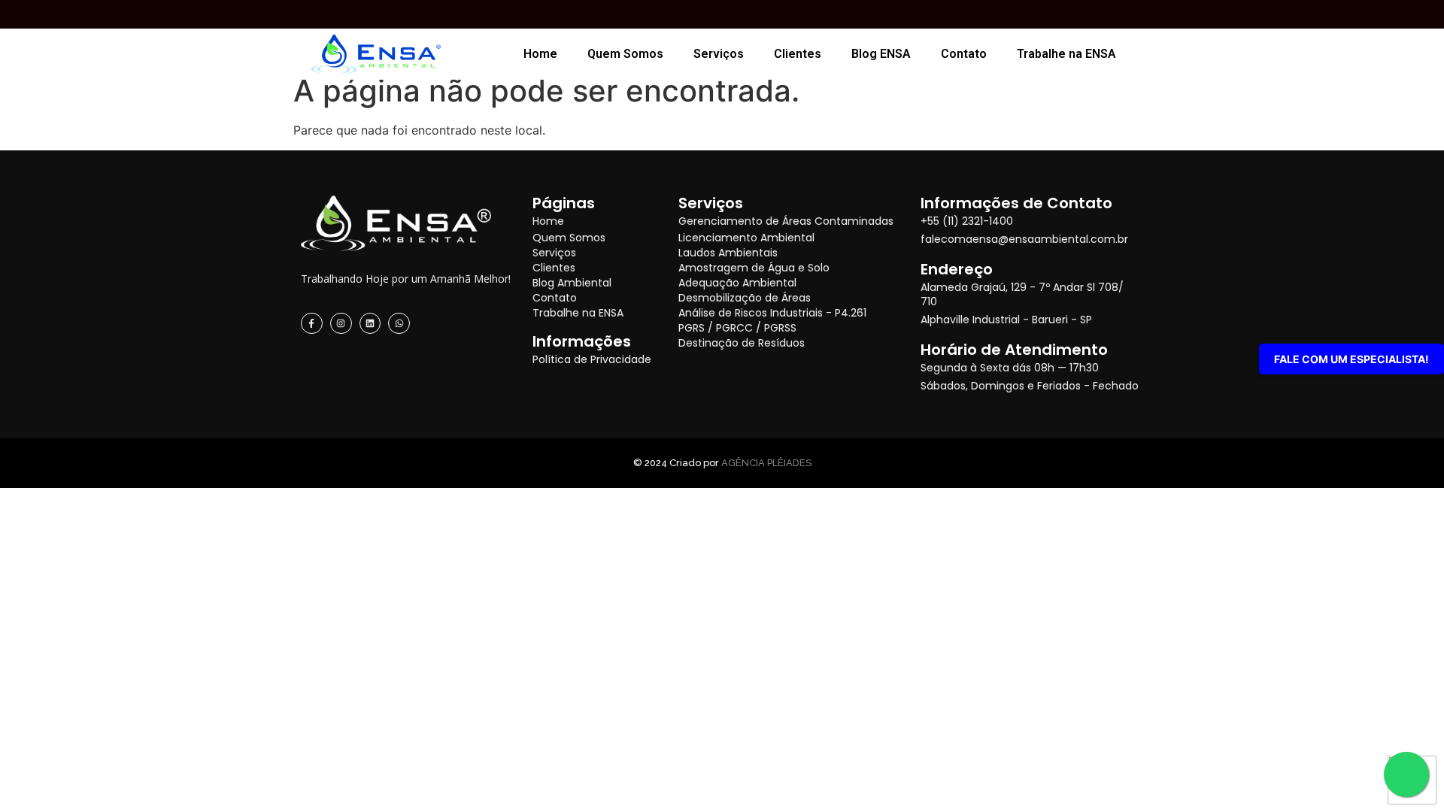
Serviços (718, 54)
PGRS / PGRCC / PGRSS (737, 327)
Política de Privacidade (591, 359)
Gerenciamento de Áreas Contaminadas (785, 221)
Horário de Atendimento (1014, 349)
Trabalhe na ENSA (1066, 54)
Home (540, 54)
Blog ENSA (881, 54)
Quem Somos (625, 54)
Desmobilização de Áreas (744, 297)
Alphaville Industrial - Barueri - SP (1006, 319)
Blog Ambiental (571, 282)
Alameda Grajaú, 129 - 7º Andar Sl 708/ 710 (1022, 294)
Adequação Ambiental (737, 282)
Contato (964, 54)
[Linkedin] (370, 324)
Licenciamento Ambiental (746, 237)
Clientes (797, 54)
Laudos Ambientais (728, 252)
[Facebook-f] (312, 324)
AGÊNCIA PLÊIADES (766, 462)
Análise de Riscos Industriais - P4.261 (772, 312)
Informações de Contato (1016, 203)
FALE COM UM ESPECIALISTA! (1351, 359)
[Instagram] (341, 324)
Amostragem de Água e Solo (754, 267)
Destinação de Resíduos (741, 342)
